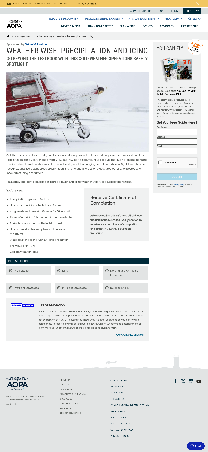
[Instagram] (192, 382)
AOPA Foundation (141, 11)
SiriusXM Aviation (36, 44)
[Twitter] (184, 382)
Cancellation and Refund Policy (129, 405)
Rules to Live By (120, 287)
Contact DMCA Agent (122, 430)
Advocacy (167, 26)
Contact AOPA (118, 380)
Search (197, 18)
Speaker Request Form (71, 413)
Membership (190, 26)
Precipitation (22, 270)
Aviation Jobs (118, 417)
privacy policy (179, 184)
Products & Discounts (62, 18)
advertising (117, 393)
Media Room (117, 386)
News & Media (71, 26)
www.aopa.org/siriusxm (129, 335)
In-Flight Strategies (74, 287)
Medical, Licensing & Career (102, 18)
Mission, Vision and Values (73, 394)
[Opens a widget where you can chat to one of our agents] (196, 446)
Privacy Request (120, 436)
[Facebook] (176, 382)
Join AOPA (64, 385)
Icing (65, 270)
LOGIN (174, 11)
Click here (90, 4)
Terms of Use (118, 399)
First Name (162, 127)
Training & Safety (100, 26)
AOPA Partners (67, 408)
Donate (161, 11)
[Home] (10, 36)
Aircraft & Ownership (142, 18)
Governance (66, 399)
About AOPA (172, 18)
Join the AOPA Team (69, 404)
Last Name (162, 137)
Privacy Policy (119, 411)
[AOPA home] (14, 27)
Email (159, 146)
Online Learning (44, 36)
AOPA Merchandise (121, 423)
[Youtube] (199, 382)
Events (147, 26)
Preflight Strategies (26, 287)
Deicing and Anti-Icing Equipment (124, 273)
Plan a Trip (128, 26)
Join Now (192, 11)
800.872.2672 (12, 404)
